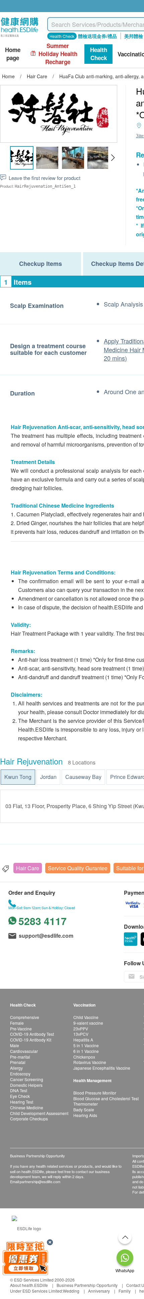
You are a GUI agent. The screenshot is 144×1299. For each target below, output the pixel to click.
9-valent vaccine (88, 1023)
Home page (12, 54)
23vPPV (80, 1028)
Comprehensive (24, 1017)
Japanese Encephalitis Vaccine (101, 1068)
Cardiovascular (24, 1051)
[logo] (19, 37)
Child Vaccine (85, 1017)
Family (125, 1291)
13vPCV (80, 1034)
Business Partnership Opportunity (87, 1285)
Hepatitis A (83, 1039)
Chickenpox (84, 1057)
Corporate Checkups (29, 1118)
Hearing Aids (85, 1115)
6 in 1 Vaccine (86, 1051)
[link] (26, 1228)
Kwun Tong (17, 777)
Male (14, 1045)
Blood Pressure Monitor (94, 1093)
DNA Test (18, 1090)
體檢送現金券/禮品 (97, 36)
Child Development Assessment (39, 1113)
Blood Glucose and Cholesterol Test (106, 1098)
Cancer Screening (26, 1079)
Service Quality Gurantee (77, 868)
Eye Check (20, 1096)
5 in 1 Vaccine (86, 1045)
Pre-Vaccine (21, 1028)
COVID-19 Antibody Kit (30, 1039)
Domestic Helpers (26, 1085)
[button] (112, 157)
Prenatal (17, 1062)
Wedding (71, 1291)
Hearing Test (21, 1102)
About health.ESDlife (29, 1285)
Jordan (48, 777)
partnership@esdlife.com (40, 1181)
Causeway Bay (83, 777)
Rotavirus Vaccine (89, 1062)
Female (17, 1023)
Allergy (16, 1068)
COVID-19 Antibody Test (32, 1034)
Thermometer (85, 1104)
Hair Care (27, 868)
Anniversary (99, 1291)
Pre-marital (20, 1057)
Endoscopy (20, 1073)
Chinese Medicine (26, 1107)
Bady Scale (83, 1109)
